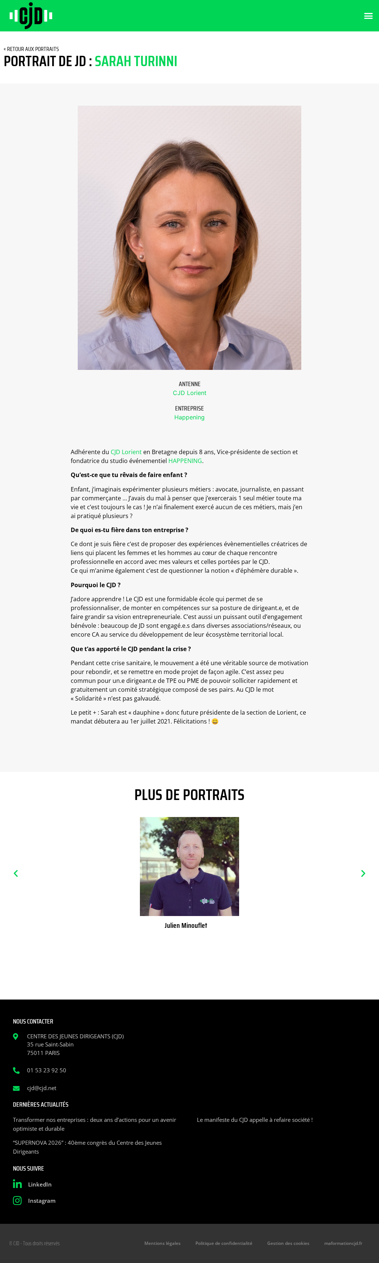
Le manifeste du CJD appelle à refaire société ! (255, 1119)
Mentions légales (162, 1243)
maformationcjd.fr (343, 1243)
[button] (369, 16)
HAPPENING (185, 461)
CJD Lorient (190, 392)
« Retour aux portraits (31, 49)
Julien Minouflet (186, 925)
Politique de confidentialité (223, 1243)
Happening (189, 417)
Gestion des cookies (288, 1243)
